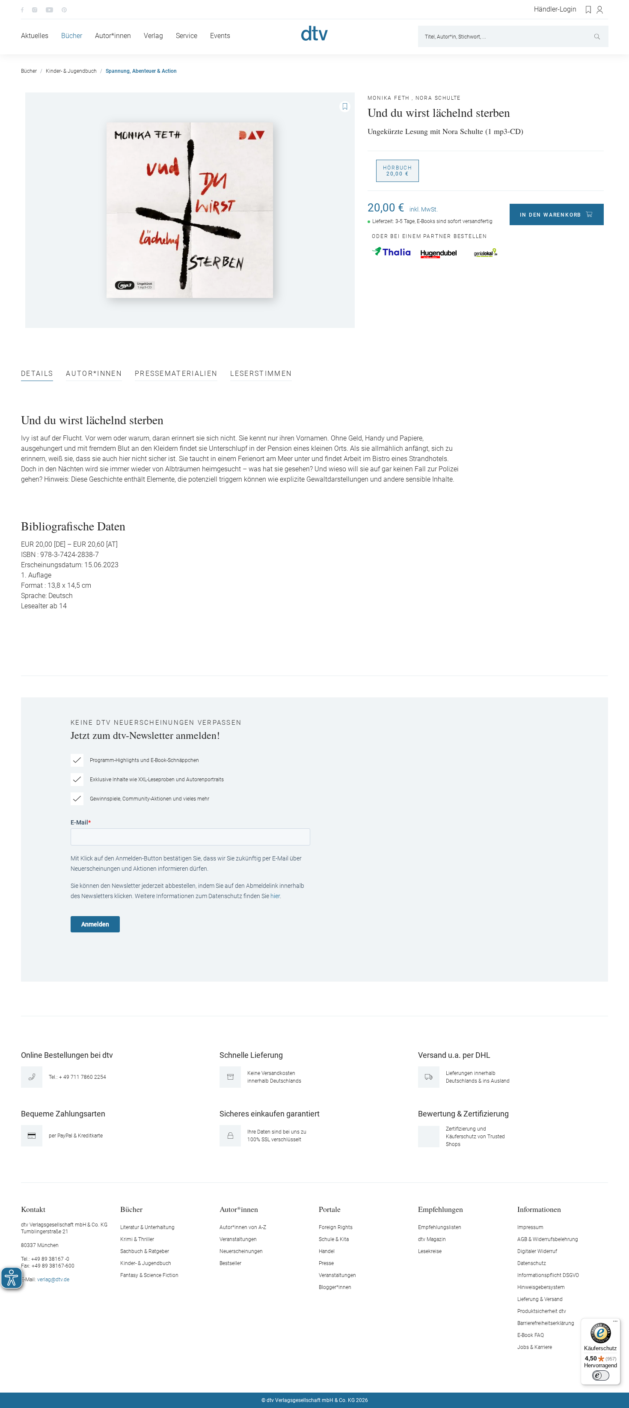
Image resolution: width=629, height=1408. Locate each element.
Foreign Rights (336, 1227)
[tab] (37, 375)
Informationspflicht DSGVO (548, 1275)
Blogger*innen (335, 1287)
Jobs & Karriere (534, 1347)
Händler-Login (555, 9)
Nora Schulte (438, 98)
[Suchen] (598, 36)
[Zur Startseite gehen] (314, 33)
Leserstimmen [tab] (261, 374)
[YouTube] (49, 9)
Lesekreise (430, 1251)
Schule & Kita (334, 1239)
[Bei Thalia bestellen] (391, 251)
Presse (326, 1263)
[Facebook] (22, 9)
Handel (327, 1251)
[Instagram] (34, 9)
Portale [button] (330, 1209)
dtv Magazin (432, 1239)
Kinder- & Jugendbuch (145, 1263)
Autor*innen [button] (239, 1209)
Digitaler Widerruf (537, 1251)
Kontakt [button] (33, 1209)
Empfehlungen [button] (440, 1209)
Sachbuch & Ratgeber (144, 1251)
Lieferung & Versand (540, 1299)
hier (275, 896)
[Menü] (615, 1323)
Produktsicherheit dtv (541, 1311)
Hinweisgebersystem (541, 1287)
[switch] (600, 1375)
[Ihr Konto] (600, 10)
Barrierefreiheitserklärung (545, 1323)
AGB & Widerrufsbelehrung (547, 1239)
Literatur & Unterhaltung (147, 1227)
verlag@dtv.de (53, 1280)
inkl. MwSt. (423, 209)
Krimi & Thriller (137, 1239)
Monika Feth (388, 98)
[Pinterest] (64, 9)
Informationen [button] (539, 1209)
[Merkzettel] (588, 10)
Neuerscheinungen (241, 1251)
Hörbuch (397, 171)
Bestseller (230, 1263)
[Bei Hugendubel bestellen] (438, 254)
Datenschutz (531, 1263)
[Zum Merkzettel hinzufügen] (344, 106)
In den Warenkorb (551, 215)
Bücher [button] (131, 1209)
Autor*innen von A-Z (243, 1227)
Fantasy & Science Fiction (149, 1275)
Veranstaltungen (238, 1239)
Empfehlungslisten (439, 1227)
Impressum (530, 1227)
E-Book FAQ (530, 1335)
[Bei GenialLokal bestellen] (485, 252)
